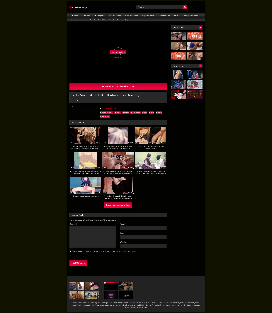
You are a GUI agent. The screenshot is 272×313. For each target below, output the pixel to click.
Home (76, 15)
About (79, 100)
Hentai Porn (86, 15)
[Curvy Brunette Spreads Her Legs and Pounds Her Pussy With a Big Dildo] (178, 36)
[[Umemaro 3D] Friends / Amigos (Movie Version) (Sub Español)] (92, 286)
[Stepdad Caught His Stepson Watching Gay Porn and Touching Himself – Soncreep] (111, 286)
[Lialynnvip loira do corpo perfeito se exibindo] (178, 74)
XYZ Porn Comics (115, 15)
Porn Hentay (79, 7)
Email (122, 233)
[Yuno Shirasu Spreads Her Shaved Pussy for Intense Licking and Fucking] (195, 36)
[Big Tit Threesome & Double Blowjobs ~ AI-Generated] (195, 74)
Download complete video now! (119, 86)
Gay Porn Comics (148, 15)
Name (123, 224)
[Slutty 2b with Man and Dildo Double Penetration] (126, 286)
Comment (73, 224)
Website (123, 242)
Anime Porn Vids (164, 15)
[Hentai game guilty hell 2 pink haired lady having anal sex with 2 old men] (195, 94)
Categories (100, 15)
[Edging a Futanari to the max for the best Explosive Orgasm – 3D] (111, 295)
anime (118, 112)
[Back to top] (265, 307)
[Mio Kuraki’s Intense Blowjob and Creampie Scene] (178, 56)
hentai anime (106, 116)
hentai (160, 112)
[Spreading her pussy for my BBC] (195, 46)
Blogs (176, 15)
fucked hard (136, 112)
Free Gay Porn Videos (190, 15)
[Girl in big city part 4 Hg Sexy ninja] (92, 295)
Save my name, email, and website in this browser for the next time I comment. (104, 251)
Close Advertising (118, 52)
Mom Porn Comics (131, 15)
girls (145, 112)
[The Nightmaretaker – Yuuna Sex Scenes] (178, 84)
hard (152, 112)
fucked (126, 112)
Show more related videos (118, 205)
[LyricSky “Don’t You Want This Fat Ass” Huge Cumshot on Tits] (76, 286)
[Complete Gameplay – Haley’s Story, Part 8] (76, 295)
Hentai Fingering (82, 20)
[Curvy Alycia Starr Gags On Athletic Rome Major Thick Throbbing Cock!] (178, 46)
